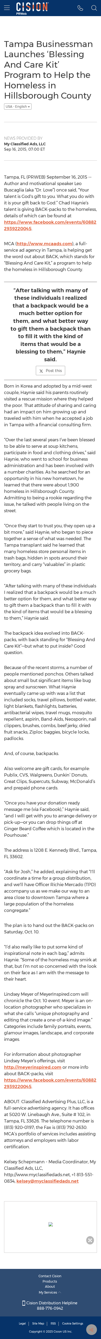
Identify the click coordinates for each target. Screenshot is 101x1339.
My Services (48, 1292)
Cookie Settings (72, 1323)
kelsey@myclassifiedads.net (47, 1181)
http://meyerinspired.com (32, 1067)
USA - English (17, 106)
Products (50, 1281)
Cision (58, 1331)
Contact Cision (50, 1276)
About (50, 1286)
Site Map (38, 1323)
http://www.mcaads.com (44, 243)
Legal (22, 1323)
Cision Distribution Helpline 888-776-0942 (51, 1306)
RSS (53, 1323)
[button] (80, 8)
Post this (54, 370)
